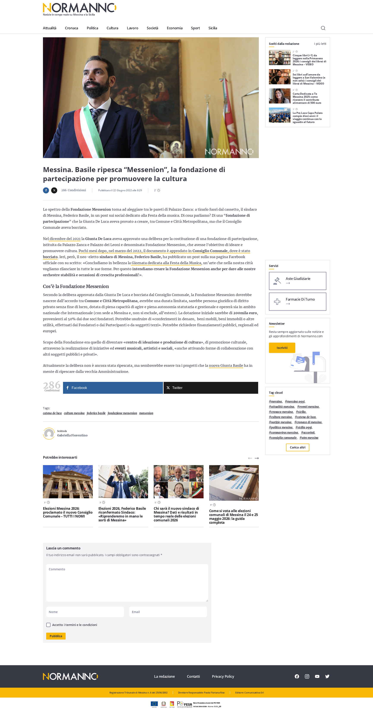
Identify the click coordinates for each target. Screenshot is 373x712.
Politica (92, 28)
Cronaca (71, 28)
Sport (195, 28)
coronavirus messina (284, 432)
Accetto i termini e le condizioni (74, 625)
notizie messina (281, 422)
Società (152, 28)
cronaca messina (282, 412)
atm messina (310, 438)
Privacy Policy (223, 676)
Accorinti (309, 432)
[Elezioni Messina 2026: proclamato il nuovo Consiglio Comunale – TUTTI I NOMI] (68, 481)
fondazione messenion (122, 413)
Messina (276, 401)
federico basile (96, 413)
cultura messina (74, 413)
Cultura (112, 28)
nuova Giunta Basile (226, 365)
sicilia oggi (305, 427)
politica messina (281, 427)
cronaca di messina (309, 422)
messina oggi (295, 401)
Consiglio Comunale (284, 438)
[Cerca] (323, 28)
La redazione (164, 676)
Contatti (193, 676)
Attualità (49, 28)
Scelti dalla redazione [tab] (284, 44)
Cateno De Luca (52, 413)
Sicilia (213, 28)
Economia (174, 28)
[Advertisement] (297, 195)
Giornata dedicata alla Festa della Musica (166, 263)
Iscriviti (282, 348)
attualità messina (282, 407)
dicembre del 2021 (65, 239)
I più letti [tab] (320, 44)
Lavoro (132, 28)
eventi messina (309, 407)
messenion (146, 413)
